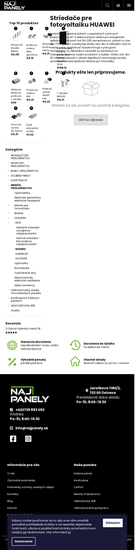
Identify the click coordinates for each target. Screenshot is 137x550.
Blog (9, 501)
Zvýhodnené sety (25, 273)
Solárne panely (83, 473)
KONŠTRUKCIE (19, 180)
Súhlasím (113, 523)
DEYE (18, 222)
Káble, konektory (24, 285)
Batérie (18, 213)
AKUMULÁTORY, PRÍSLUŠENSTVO (20, 157)
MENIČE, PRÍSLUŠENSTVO (21, 186)
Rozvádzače (21, 268)
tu (69, 532)
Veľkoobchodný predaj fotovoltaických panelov (26, 291)
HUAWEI (20, 249)
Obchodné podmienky (21, 480)
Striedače (20, 218)
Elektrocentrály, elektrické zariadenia (27, 279)
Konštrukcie (81, 480)
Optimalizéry (22, 193)
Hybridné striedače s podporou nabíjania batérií (27, 230)
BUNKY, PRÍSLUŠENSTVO (25, 171)
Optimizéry (21, 263)
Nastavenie (23, 541)
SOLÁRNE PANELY (21, 175)
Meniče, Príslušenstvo (87, 494)
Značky (15, 310)
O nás (11, 473)
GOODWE (21, 258)
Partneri (12, 508)
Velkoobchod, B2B (85, 501)
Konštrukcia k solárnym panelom (25, 299)
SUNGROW (21, 254)
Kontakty (12, 494)
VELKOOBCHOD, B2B (23, 305)
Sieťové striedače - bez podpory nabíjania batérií (28, 241)
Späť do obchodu (91, 120)
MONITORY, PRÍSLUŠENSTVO (20, 164)
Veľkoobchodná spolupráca (91, 508)
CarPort (78, 487)
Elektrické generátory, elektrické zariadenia (27, 199)
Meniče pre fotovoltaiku (21, 207)
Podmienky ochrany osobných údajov (30, 487)
